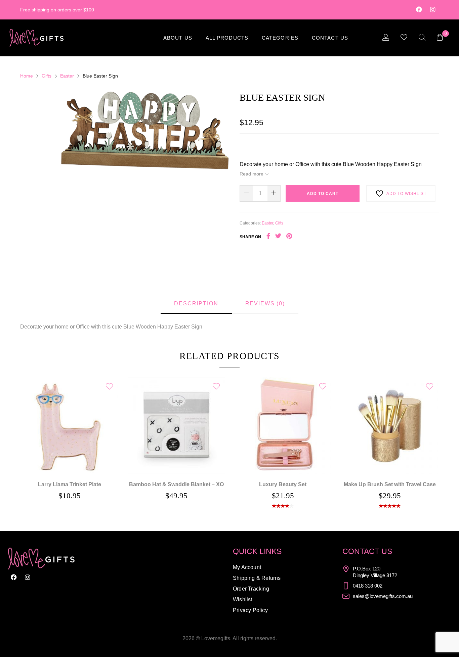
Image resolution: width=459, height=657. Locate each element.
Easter (67, 76)
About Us (177, 38)
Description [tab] (196, 303)
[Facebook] (419, 9)
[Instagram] (433, 9)
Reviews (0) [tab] (265, 303)
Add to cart (322, 193)
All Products (227, 38)
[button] (176, 416)
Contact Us (330, 38)
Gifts (46, 76)
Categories (280, 38)
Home (26, 76)
